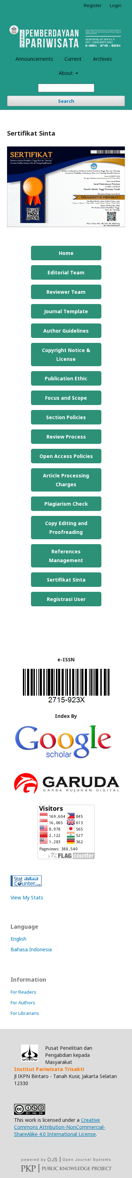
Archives (102, 58)
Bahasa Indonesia (31, 949)
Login (115, 5)
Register (93, 5)
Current (73, 58)
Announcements (34, 58)
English (18, 938)
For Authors (23, 1002)
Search (66, 101)
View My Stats (27, 897)
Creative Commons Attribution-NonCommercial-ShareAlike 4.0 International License (59, 1127)
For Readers (23, 992)
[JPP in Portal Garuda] (66, 795)
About (66, 73)
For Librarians (25, 1013)
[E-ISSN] (66, 702)
